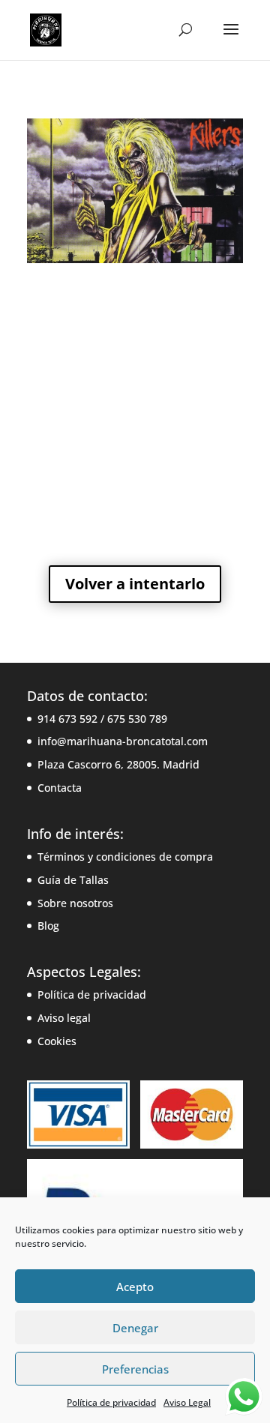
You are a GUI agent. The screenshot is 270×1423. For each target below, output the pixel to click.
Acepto (135, 1286)
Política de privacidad (111, 1402)
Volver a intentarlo (135, 584)
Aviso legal (64, 1018)
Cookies (57, 1041)
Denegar (135, 1327)
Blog (48, 925)
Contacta (60, 787)
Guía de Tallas (73, 880)
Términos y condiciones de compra (125, 856)
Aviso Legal (187, 1402)
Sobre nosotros (75, 903)
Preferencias (135, 1369)
